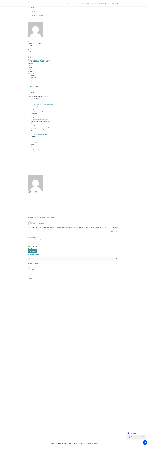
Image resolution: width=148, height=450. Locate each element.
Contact (82, 3)
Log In (29, 276)
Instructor (30, 38)
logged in (36, 239)
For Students (31, 269)
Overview (33, 75)
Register (93, 3)
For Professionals (32, 271)
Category (30, 41)
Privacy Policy (115, 3)
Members (30, 275)
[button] (76, 3)
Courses (74, 3)
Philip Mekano (37, 222)
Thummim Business (103, 3)
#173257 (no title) (32, 267)
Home (67, 3)
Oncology (42, 43)
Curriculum (34, 77)
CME (29, 43)
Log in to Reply (114, 231)
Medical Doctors (35, 43)
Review (30, 45)
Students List (34, 79)
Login (87, 3)
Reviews (33, 82)
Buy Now (32, 251)
